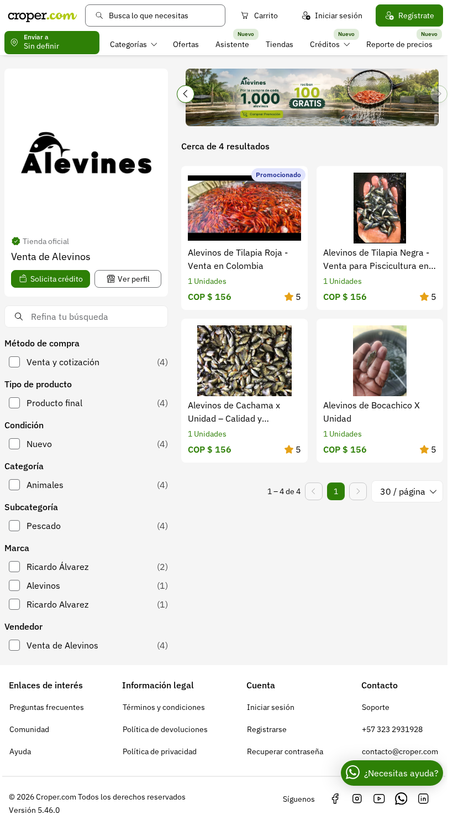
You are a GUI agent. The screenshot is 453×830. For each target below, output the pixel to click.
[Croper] (42, 15)
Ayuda (20, 751)
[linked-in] (423, 799)
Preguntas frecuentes (46, 707)
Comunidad (29, 729)
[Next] (438, 94)
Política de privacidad (160, 751)
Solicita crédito (56, 279)
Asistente (232, 44)
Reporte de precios (399, 44)
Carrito (266, 15)
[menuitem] (133, 44)
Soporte (375, 707)
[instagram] (357, 799)
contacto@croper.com (400, 751)
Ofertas (186, 44)
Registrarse (267, 729)
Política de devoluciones (165, 729)
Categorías (128, 44)
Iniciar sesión (338, 15)
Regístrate (416, 15)
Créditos (325, 44)
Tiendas (279, 44)
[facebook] (335, 799)
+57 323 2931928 (392, 729)
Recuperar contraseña (285, 751)
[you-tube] (379, 799)
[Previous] (185, 94)
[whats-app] (401, 799)
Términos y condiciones (164, 707)
